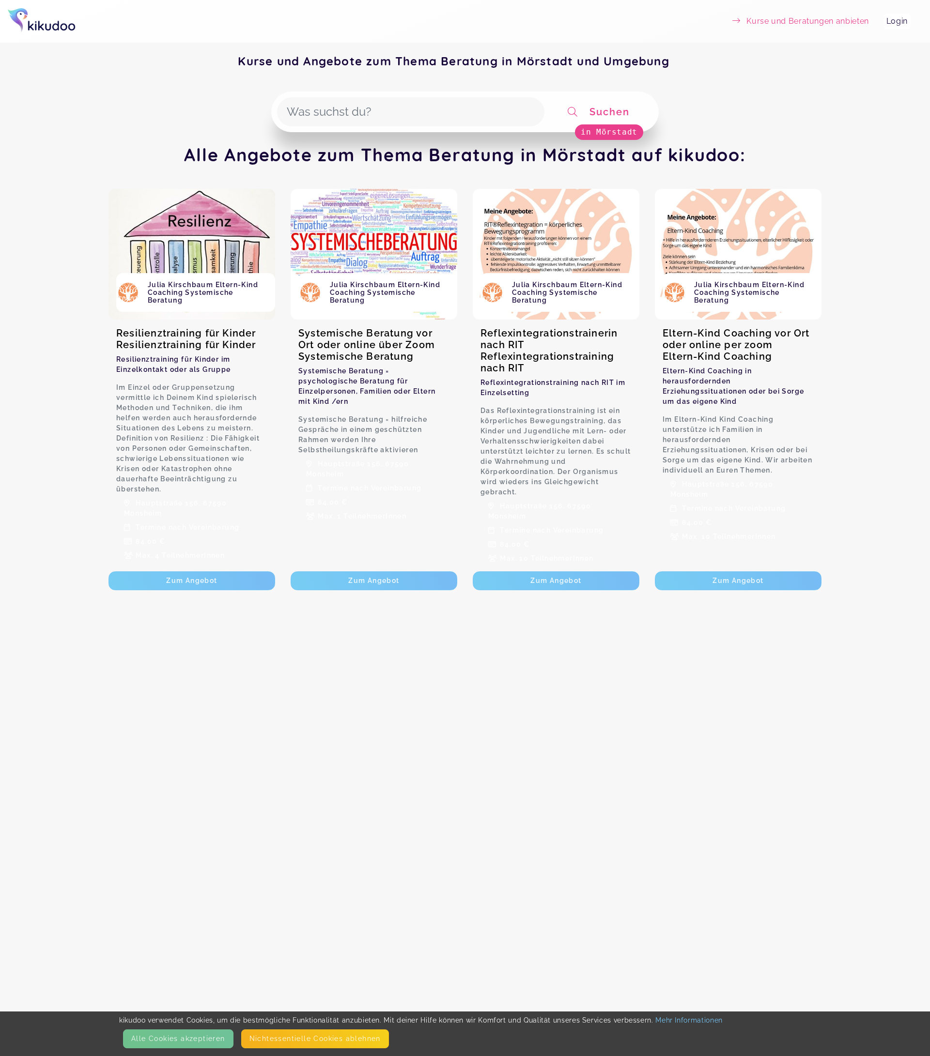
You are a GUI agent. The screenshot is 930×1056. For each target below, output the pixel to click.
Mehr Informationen (689, 1020)
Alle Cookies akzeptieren (178, 1038)
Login (897, 21)
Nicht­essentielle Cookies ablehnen (315, 1038)
